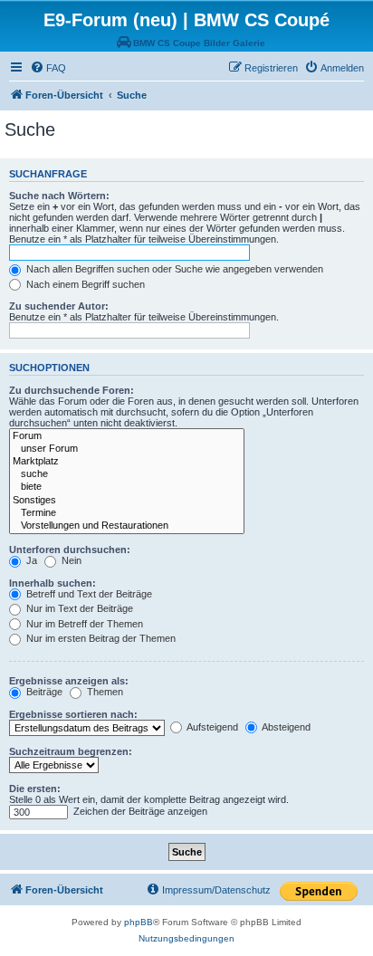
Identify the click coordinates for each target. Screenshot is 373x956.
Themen (103, 691)
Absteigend (285, 727)
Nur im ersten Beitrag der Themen (100, 638)
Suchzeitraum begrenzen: (70, 751)
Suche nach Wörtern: (59, 195)
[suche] (127, 474)
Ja (30, 560)
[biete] (127, 487)
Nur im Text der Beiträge (78, 608)
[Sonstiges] (127, 500)
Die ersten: (35, 788)
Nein (70, 560)
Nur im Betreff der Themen (83, 623)
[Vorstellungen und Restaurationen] (127, 526)
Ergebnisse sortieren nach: (73, 714)
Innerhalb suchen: (52, 583)
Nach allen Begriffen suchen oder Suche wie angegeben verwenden (173, 268)
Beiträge (43, 691)
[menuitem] (48, 68)
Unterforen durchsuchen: (69, 549)
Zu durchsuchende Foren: (71, 390)
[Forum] (127, 436)
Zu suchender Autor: (59, 306)
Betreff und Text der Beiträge (88, 593)
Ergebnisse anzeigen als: (69, 680)
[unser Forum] (127, 449)
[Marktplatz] (127, 461)
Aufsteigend (211, 727)
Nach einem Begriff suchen (84, 284)
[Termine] (127, 513)
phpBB (138, 922)
